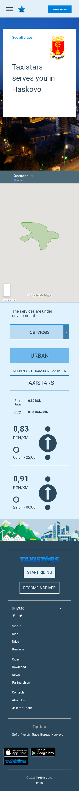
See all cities (22, 37)
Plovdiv (26, 734)
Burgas (45, 734)
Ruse (35, 734)
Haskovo (57, 734)
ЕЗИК (20, 608)
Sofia (15, 734)
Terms (39, 782)
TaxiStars (41, 777)
